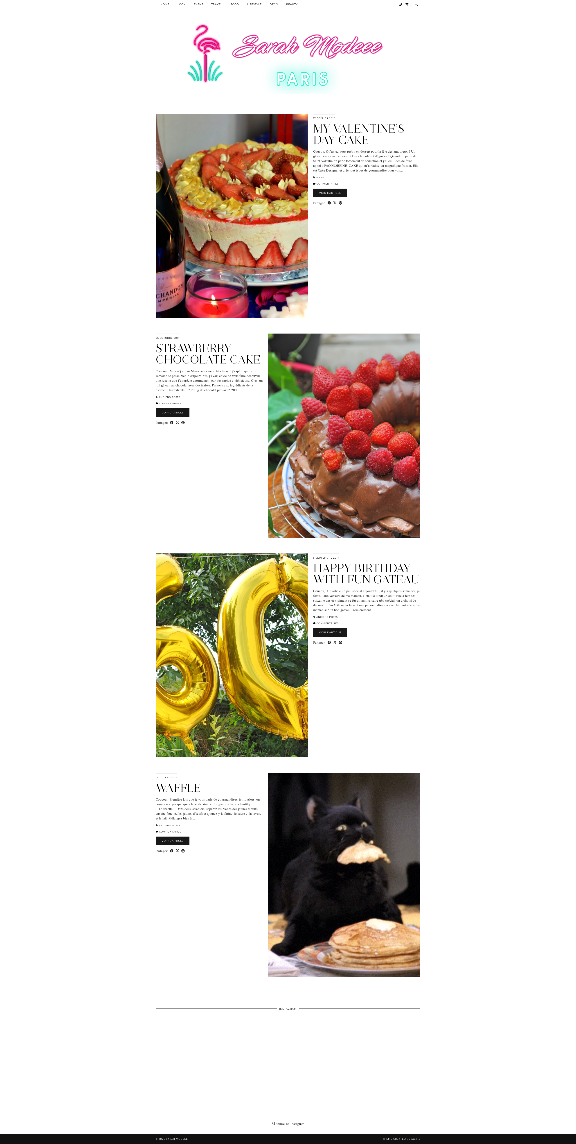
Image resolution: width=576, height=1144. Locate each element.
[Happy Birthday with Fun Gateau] (232, 655)
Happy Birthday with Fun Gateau (366, 573)
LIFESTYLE (254, 4)
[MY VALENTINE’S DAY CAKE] (232, 216)
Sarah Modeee (177, 1138)
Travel (216, 4)
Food (234, 4)
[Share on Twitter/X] (335, 203)
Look (182, 4)
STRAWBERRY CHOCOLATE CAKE (208, 353)
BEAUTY (292, 4)
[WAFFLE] (344, 875)
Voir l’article (330, 192)
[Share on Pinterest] (340, 203)
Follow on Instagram (289, 1123)
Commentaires (327, 183)
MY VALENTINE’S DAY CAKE (358, 134)
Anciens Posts (169, 397)
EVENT (198, 4)
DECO (274, 4)
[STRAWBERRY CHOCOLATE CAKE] (344, 435)
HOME (164, 4)
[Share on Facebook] (329, 203)
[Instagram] (400, 4)
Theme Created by (401, 1138)
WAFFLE (178, 788)
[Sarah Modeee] (288, 58)
